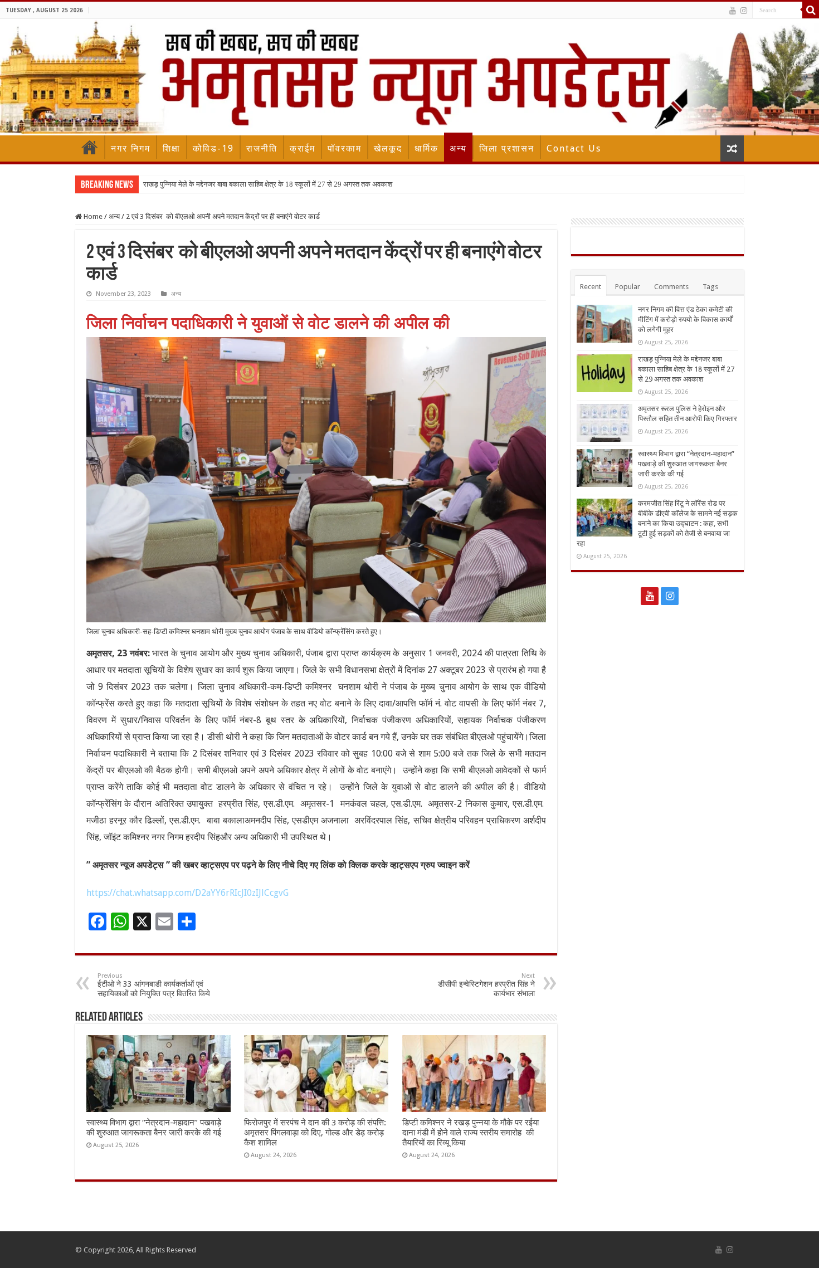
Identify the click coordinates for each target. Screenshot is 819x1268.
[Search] (810, 10)
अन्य (458, 148)
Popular (627, 286)
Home (89, 147)
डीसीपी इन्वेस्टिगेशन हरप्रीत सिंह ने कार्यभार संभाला (486, 985)
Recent (590, 286)
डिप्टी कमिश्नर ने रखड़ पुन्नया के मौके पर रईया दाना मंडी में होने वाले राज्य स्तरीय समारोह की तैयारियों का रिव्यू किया (470, 1133)
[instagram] (743, 10)
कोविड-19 (213, 148)
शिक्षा (172, 148)
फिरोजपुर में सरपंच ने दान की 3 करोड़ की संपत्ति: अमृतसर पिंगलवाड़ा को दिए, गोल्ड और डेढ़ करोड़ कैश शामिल (315, 1133)
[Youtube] (732, 10)
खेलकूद (388, 148)
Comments (671, 286)
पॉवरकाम (345, 148)
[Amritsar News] (409, 77)
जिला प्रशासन (506, 148)
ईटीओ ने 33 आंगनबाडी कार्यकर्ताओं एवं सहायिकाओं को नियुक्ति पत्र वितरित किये (154, 985)
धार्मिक (426, 148)
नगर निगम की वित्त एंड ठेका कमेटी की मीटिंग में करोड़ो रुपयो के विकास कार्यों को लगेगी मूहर (685, 319)
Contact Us (574, 148)
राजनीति (261, 148)
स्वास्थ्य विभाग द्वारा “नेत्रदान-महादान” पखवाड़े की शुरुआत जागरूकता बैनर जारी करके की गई (153, 1128)
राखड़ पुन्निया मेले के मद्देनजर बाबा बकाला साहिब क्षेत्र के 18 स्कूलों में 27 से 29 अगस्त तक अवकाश (267, 184)
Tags (710, 286)
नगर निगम (130, 148)
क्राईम (302, 148)
